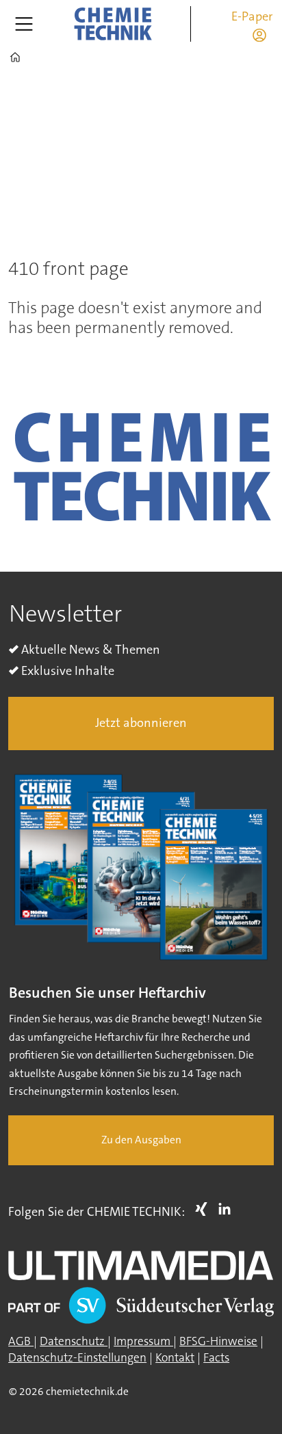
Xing (204, 1209)
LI (228, 1209)
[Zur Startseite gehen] (113, 24)
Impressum (143, 1341)
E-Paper (252, 16)
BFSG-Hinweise (218, 1341)
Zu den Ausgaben (141, 1140)
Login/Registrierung (263, 35)
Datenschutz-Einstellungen (77, 1358)
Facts (216, 1358)
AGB (21, 1341)
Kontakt (174, 1358)
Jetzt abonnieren (141, 723)
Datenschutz (73, 1341)
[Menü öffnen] (24, 23)
